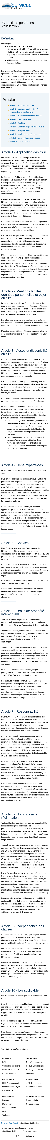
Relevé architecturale (35, 1066)
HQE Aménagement (10, 1083)
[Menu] (44, 5)
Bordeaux (6, 1100)
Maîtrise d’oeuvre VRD (11, 1070)
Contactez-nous (32, 1104)
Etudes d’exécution (10, 1073)
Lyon (4, 1111)
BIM (4, 1062)
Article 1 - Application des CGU (22, 105)
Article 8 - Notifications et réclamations (25, 134)
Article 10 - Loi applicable (20, 142)
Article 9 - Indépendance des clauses (25, 138)
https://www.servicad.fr (16, 49)
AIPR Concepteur (33, 1083)
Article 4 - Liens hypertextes (21, 119)
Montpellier (7, 1104)
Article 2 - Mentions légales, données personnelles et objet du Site (25, 110)
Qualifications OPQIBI (11, 1087)
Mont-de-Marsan (9, 1108)
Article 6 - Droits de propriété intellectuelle (27, 127)
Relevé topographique (35, 1062)
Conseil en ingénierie (11, 1066)
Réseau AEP (7, 1090)
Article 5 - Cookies (17, 123)
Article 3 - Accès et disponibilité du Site (26, 116)
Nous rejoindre (32, 1100)
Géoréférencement (34, 1087)
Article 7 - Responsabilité (20, 131)
